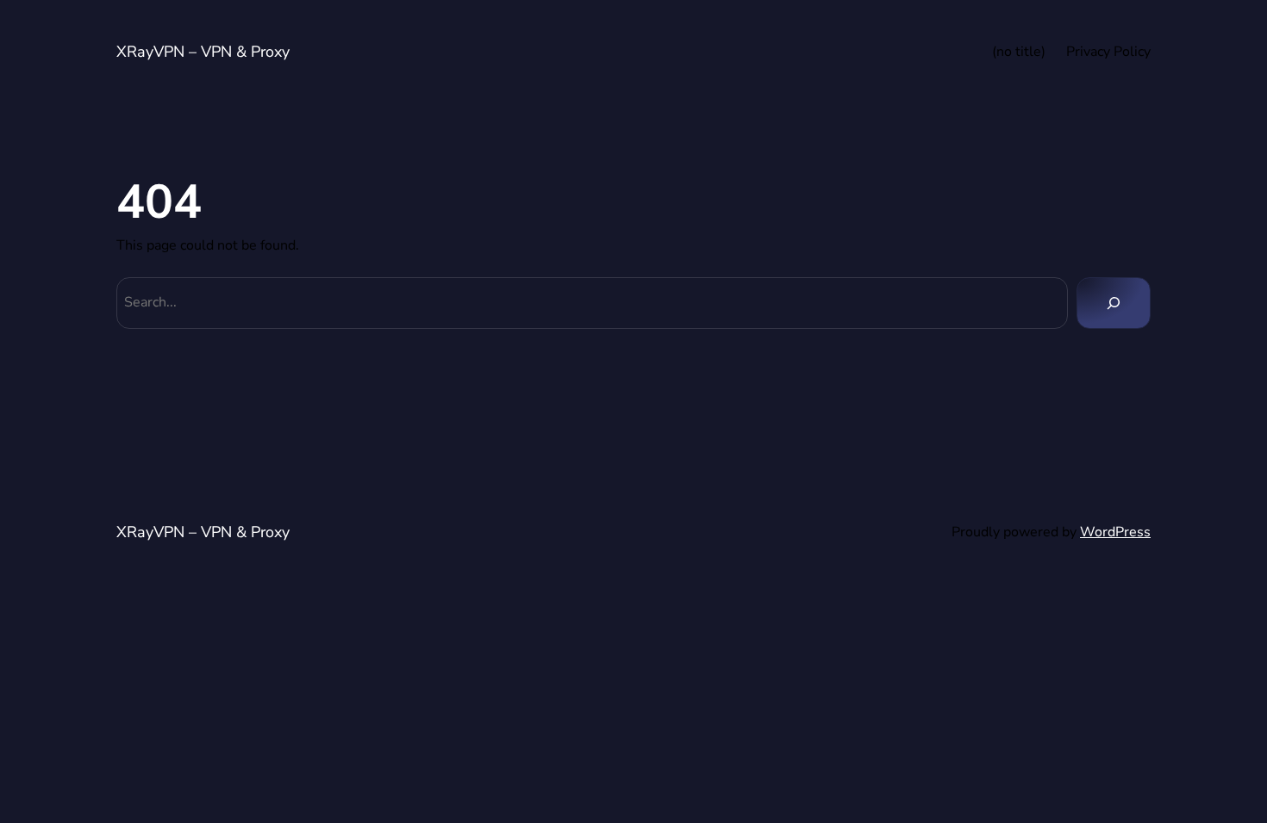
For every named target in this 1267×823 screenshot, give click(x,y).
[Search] (1114, 303)
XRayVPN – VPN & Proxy (203, 51)
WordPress (1115, 532)
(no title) (1018, 51)
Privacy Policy (1108, 51)
